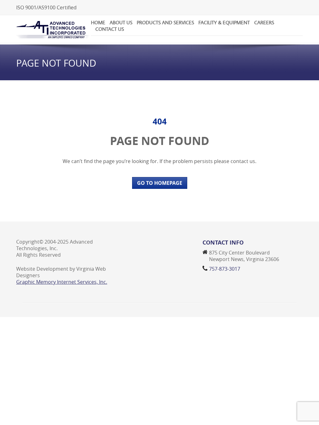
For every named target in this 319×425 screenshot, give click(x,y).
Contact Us (109, 29)
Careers (264, 22)
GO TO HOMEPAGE (159, 183)
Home (98, 22)
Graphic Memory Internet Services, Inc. (61, 281)
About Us (121, 22)
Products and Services (165, 22)
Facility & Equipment (224, 22)
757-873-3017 (224, 268)
